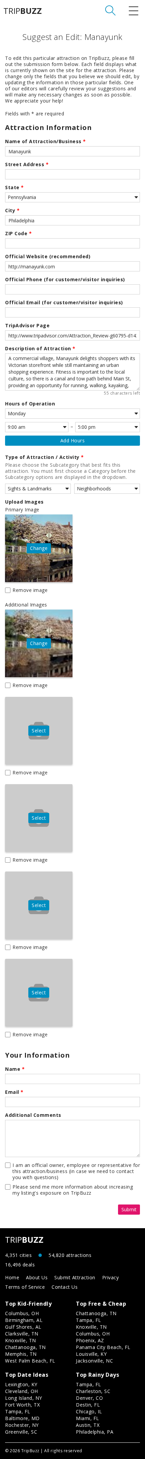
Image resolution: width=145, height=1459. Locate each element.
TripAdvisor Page (27, 326)
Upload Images (24, 502)
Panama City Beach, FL (103, 1347)
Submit (129, 1209)
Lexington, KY (21, 1384)
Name (15, 1069)
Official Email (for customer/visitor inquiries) (64, 303)
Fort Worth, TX (22, 1404)
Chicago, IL (89, 1411)
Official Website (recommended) (47, 256)
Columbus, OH (22, 1313)
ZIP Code (18, 233)
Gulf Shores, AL (23, 1327)
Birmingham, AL (23, 1320)
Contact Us (65, 1287)
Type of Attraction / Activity (44, 457)
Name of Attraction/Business (45, 141)
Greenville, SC (21, 1432)
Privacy (110, 1277)
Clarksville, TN (21, 1333)
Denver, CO (89, 1398)
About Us (37, 1277)
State (14, 187)
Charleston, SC (93, 1391)
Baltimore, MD (22, 1418)
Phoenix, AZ (90, 1340)
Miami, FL (87, 1418)
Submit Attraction (74, 1277)
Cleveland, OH (21, 1391)
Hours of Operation (30, 404)
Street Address (27, 164)
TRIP (22, 11)
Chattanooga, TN (25, 1347)
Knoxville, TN (20, 1340)
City (12, 210)
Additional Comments (33, 1115)
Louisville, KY (91, 1354)
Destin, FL (88, 1404)
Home (12, 1277)
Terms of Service (25, 1287)
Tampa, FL (88, 1320)
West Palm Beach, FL (30, 1360)
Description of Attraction (40, 349)
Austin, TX (87, 1425)
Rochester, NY (22, 1425)
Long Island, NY (23, 1398)
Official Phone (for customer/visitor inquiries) (65, 280)
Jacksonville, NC (94, 1360)
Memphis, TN (21, 1354)
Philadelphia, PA (94, 1432)
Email (14, 1092)
